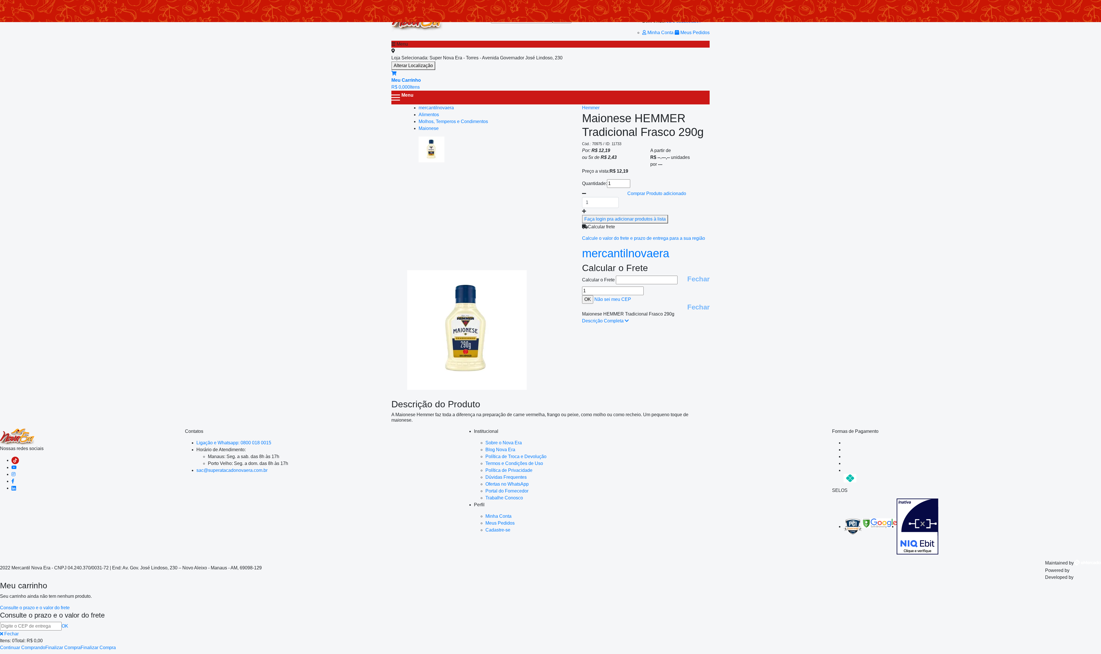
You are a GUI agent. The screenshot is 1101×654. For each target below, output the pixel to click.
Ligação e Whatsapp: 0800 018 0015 (233, 442)
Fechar (698, 279)
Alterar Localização (413, 65)
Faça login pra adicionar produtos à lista (625, 219)
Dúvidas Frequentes (506, 477)
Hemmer (591, 107)
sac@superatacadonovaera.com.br (232, 470)
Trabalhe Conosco (504, 497)
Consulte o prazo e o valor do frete (35, 607)
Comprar (656, 193)
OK (65, 626)
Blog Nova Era (500, 449)
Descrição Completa (603, 320)
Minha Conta (660, 32)
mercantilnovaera (625, 253)
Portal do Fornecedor (506, 490)
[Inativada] (917, 526)
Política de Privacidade (508, 470)
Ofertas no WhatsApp (507, 484)
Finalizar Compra (63, 647)
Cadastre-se (497, 530)
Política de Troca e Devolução (515, 456)
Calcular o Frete (599, 279)
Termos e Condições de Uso (514, 463)
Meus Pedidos (694, 32)
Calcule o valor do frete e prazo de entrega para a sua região (643, 238)
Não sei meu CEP (612, 299)
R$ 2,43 (609, 157)
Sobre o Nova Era (503, 442)
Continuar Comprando (22, 647)
